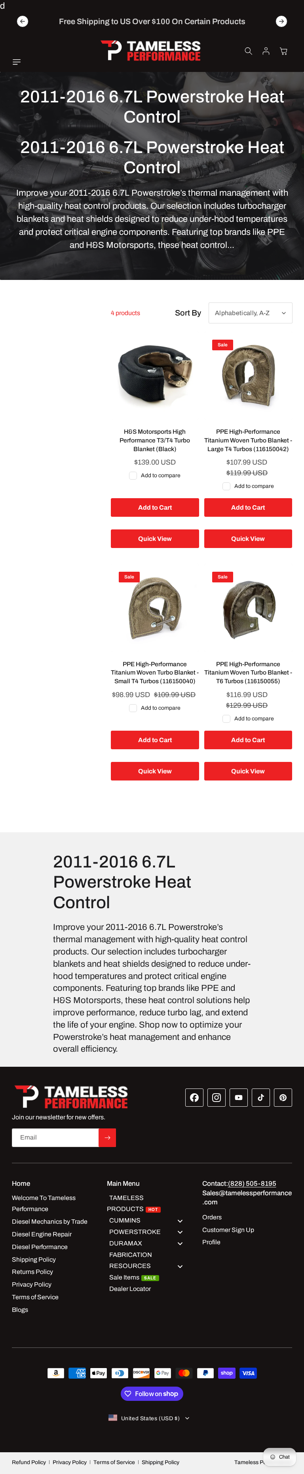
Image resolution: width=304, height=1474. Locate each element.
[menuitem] (149, 1203)
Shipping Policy (160, 1462)
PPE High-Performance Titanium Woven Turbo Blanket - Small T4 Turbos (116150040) (155, 672)
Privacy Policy (70, 1462)
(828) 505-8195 (252, 1183)
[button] (19, 62)
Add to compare (160, 475)
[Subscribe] (107, 1137)
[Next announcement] (281, 21)
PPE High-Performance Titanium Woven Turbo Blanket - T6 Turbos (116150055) (248, 672)
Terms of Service (114, 1462)
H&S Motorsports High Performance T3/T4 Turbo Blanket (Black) (155, 440)
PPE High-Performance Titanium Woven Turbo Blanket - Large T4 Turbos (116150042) (248, 440)
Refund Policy (29, 1462)
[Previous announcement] (22, 21)
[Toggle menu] (180, 1221)
